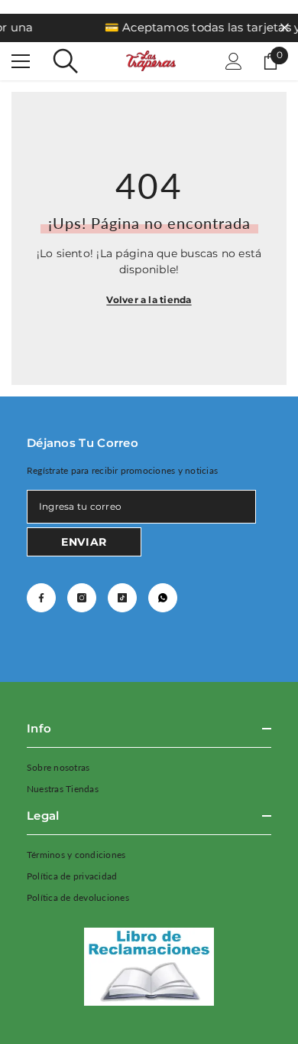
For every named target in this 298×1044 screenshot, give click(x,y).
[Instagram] (81, 597)
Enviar (84, 542)
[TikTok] (122, 597)
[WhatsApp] (162, 597)
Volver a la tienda (148, 299)
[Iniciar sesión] (233, 61)
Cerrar (284, 28)
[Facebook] (41, 597)
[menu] (20, 61)
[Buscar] (66, 61)
